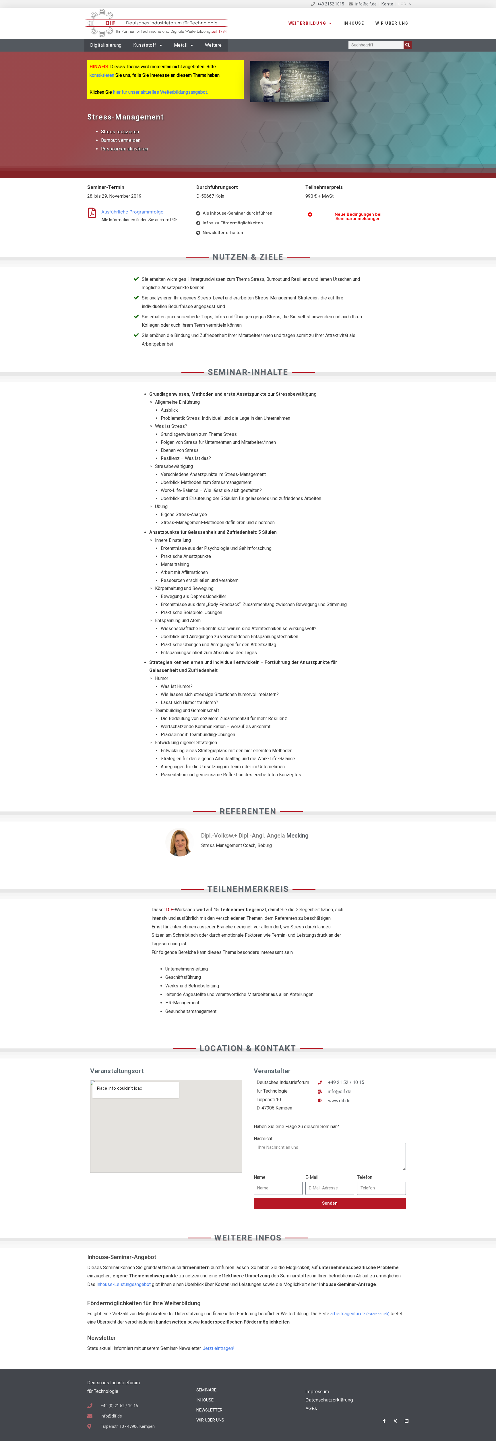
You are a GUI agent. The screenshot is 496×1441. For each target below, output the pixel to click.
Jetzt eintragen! (219, 1348)
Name (260, 1177)
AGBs (311, 1408)
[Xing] (395, 1421)
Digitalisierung (106, 45)
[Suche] (408, 45)
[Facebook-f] (384, 1421)
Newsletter (209, 1410)
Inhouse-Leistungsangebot (123, 1284)
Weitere (213, 45)
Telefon (364, 1177)
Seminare (206, 1390)
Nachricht (263, 1138)
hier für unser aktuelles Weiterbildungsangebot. (160, 92)
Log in (405, 4)
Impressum (317, 1391)
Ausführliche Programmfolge (132, 212)
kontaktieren (102, 75)
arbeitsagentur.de (360, 1313)
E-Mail (311, 1177)
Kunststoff (144, 45)
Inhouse (354, 23)
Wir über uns (391, 23)
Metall (181, 45)
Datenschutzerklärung (329, 1400)
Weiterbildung (307, 23)
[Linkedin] (406, 1421)
